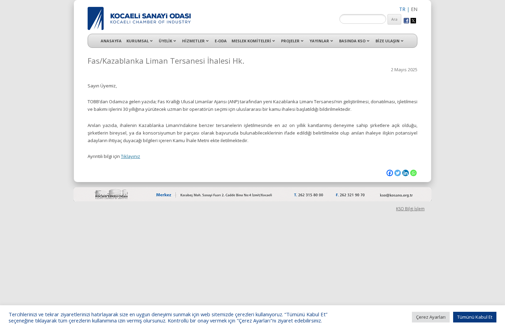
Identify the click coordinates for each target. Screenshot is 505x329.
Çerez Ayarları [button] (431, 317)
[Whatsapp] (413, 173)
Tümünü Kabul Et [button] (474, 317)
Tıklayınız (130, 156)
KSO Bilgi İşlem (410, 209)
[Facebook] (389, 173)
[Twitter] (397, 173)
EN (414, 9)
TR (402, 9)
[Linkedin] (405, 173)
